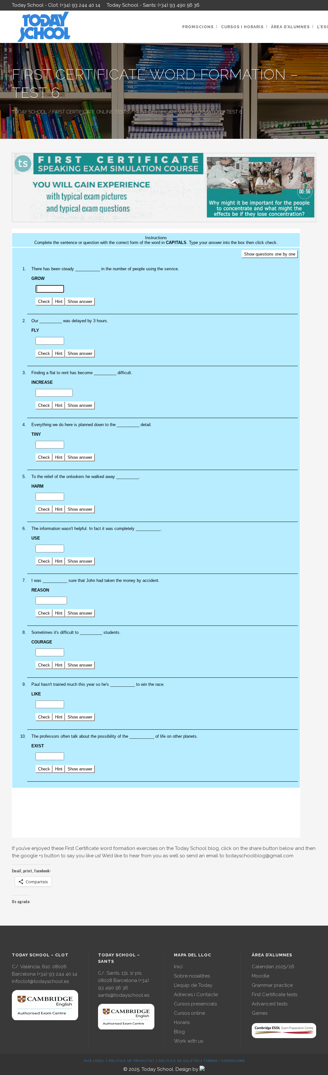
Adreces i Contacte (196, 994)
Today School (29, 112)
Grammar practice (272, 985)
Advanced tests (269, 1004)
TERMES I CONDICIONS (224, 1060)
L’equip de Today (193, 985)
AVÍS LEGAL (94, 1060)
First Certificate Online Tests (90, 112)
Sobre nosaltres (192, 976)
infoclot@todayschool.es (40, 981)
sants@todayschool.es (123, 995)
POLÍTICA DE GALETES (179, 1060)
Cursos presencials (195, 1004)
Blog (179, 1032)
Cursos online (189, 1013)
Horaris (182, 1022)
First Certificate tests (274, 994)
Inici (178, 967)
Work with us (188, 1041)
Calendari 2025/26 (273, 967)
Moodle (260, 976)
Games (259, 1013)
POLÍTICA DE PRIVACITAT (132, 1060)
